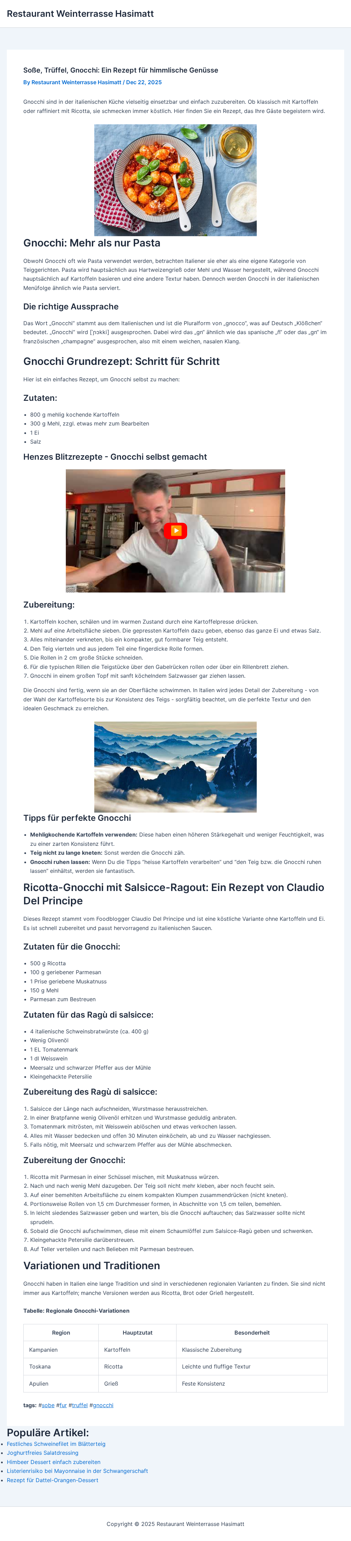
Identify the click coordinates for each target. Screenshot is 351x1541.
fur (63, 1405)
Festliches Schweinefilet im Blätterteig (56, 1443)
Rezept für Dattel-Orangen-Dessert (52, 1480)
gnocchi (103, 1405)
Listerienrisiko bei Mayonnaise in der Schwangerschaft (77, 1470)
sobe (48, 1405)
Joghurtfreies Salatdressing (42, 1452)
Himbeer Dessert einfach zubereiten (53, 1462)
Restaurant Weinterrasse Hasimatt (80, 13)
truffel (80, 1405)
